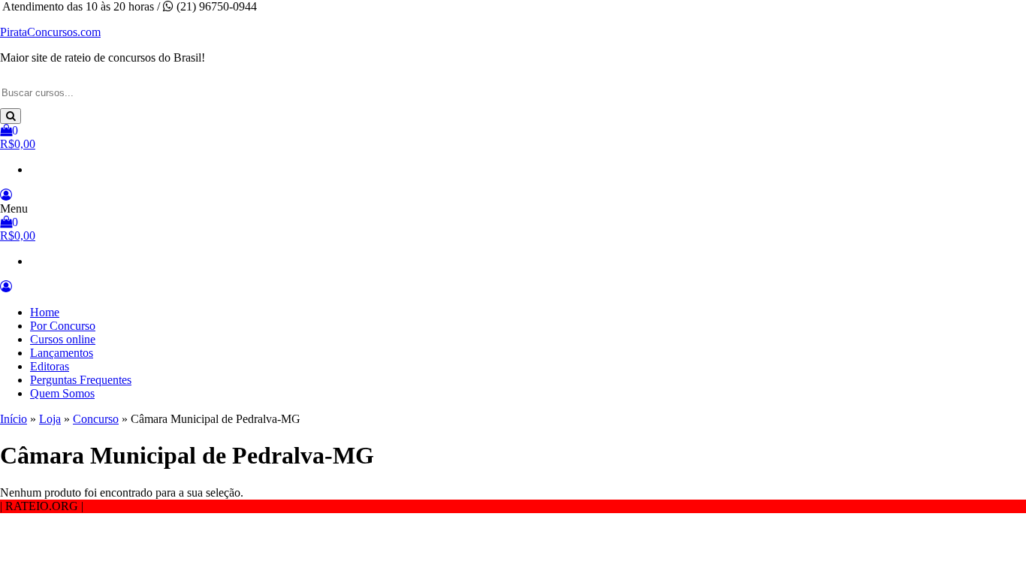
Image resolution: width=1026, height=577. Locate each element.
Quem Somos (62, 393)
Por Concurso (62, 325)
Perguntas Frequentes (80, 379)
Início (13, 418)
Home (44, 312)
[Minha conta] (6, 195)
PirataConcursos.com (50, 32)
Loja (50, 418)
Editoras (49, 366)
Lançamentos (61, 352)
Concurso (96, 418)
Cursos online (62, 339)
